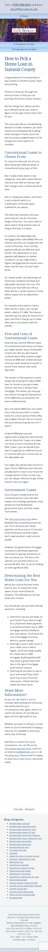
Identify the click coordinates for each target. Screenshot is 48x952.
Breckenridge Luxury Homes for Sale (25, 838)
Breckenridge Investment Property (24, 835)
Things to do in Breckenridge (22, 894)
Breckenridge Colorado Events (22, 826)
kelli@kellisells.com (24, 9)
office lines (13, 755)
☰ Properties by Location (24, 49)
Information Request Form (18, 748)
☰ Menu (24, 16)
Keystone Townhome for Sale (22, 859)
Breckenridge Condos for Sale (22, 829)
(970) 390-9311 (21, 4)
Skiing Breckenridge (18, 880)
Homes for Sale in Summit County (24, 856)
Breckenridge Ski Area (19, 847)
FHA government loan (20, 519)
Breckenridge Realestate (20, 844)
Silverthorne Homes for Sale (21, 868)
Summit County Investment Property (25, 886)
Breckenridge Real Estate (20, 841)
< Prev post (18, 809)
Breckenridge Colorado (19, 823)
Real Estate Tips (16, 862)
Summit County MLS (18, 888)
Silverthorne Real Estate (20, 871)
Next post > (30, 809)
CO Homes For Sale (17, 850)
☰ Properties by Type (24, 44)
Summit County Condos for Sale (23, 883)
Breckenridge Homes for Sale (22, 832)
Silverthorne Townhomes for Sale (24, 877)
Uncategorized (15, 897)
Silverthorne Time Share (20, 874)
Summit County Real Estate (21, 892)
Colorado (13, 853)
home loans (24, 168)
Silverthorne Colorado (19, 865)
